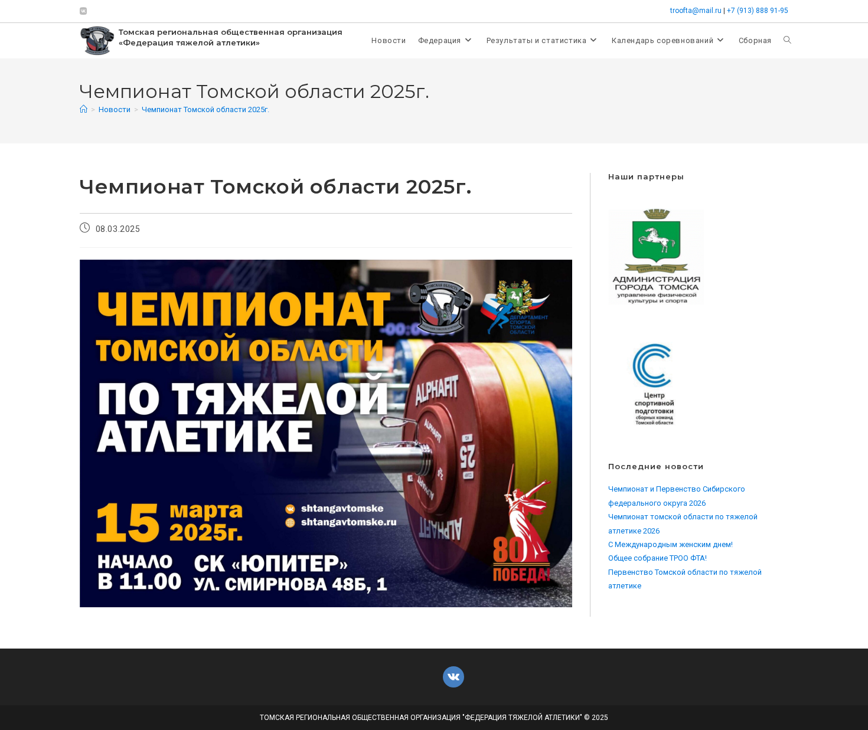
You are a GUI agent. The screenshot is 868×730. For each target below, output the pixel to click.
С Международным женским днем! (670, 544)
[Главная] (83, 109)
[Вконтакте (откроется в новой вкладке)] (85, 11)
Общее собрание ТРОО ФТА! (657, 558)
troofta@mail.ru (696, 10)
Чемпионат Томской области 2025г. (205, 109)
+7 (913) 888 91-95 (757, 10)
